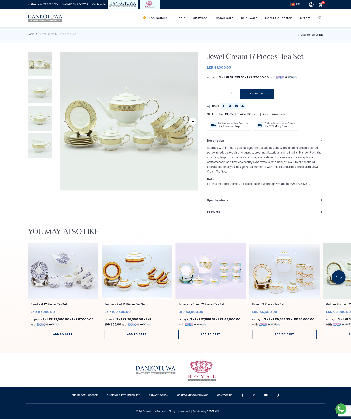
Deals (181, 18)
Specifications (217, 200)
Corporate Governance (192, 395)
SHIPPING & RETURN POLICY (123, 395)
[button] (193, 121)
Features (213, 212)
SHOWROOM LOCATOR (75, 4)
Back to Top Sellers (311, 34)
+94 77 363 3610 (48, 4)
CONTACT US (225, 395)
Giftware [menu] (200, 18)
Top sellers (157, 18)
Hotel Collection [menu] (278, 18)
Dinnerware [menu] (224, 18)
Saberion (213, 411)
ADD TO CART (257, 93)
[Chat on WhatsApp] (340, 408)
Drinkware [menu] (249, 18)
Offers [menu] (305, 18)
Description (215, 141)
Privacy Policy (158, 395)
